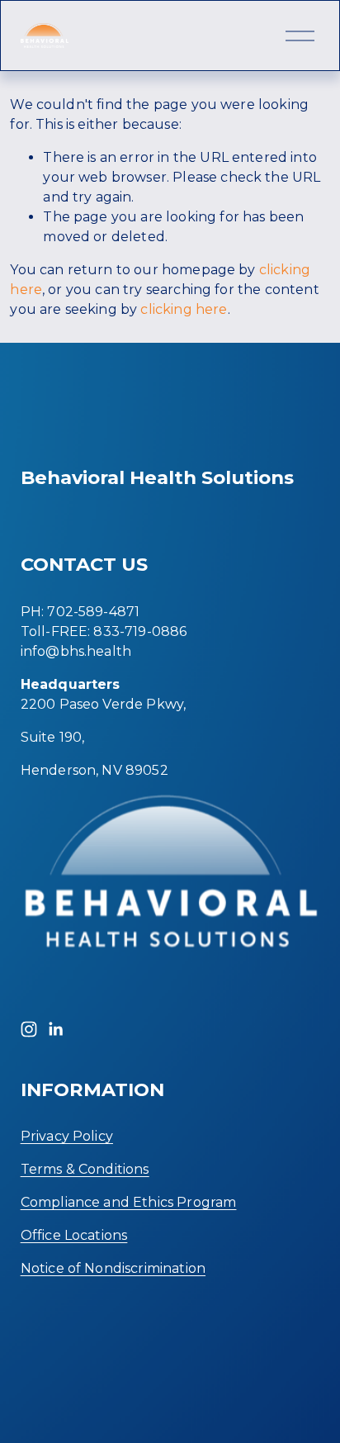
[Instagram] (29, 1029)
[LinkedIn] (55, 1029)
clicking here (183, 309)
